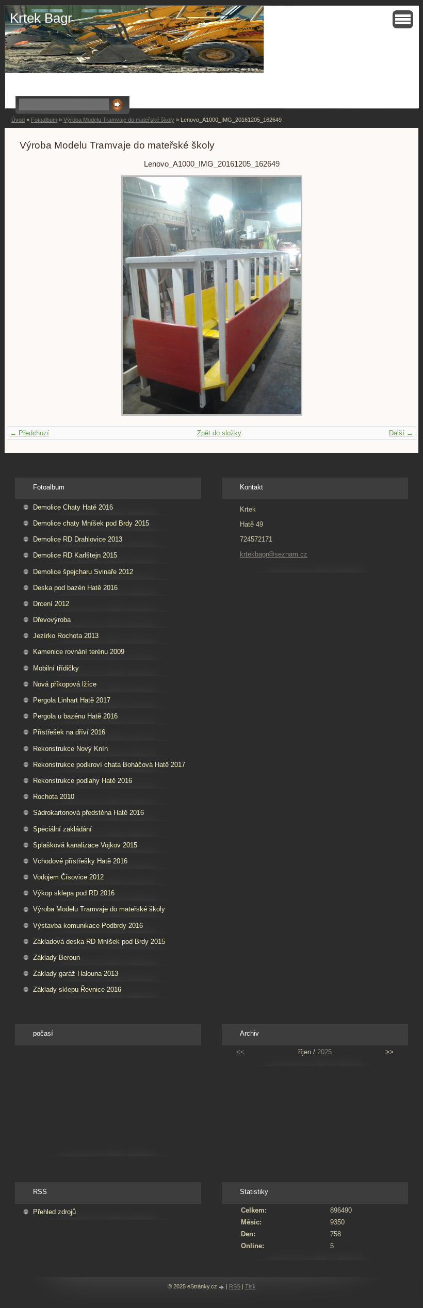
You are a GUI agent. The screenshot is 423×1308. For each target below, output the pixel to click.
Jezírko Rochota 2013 (66, 636)
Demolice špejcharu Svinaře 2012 (83, 572)
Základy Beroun (56, 957)
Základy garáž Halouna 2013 (75, 973)
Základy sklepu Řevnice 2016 (77, 989)
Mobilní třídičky (56, 668)
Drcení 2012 (51, 604)
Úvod (18, 120)
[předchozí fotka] (36, 295)
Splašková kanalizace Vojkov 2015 (85, 845)
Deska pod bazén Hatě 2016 (75, 588)
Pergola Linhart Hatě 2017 (71, 700)
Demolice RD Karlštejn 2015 (75, 555)
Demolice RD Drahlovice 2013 (77, 539)
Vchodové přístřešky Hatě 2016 (80, 861)
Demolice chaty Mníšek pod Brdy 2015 (91, 523)
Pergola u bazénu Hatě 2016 (75, 716)
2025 (324, 1052)
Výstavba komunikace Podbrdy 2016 (88, 925)
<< (240, 1052)
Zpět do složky (219, 433)
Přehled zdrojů (54, 1212)
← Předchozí (29, 433)
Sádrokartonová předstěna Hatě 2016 (88, 812)
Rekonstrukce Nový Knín (70, 749)
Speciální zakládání (62, 829)
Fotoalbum (44, 120)
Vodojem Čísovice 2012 (68, 877)
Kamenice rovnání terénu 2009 (78, 652)
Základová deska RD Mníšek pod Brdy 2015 (99, 941)
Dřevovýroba (52, 620)
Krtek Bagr (41, 18)
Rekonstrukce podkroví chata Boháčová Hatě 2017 (109, 765)
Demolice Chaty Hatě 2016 (73, 507)
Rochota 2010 (53, 796)
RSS (234, 1286)
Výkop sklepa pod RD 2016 (74, 893)
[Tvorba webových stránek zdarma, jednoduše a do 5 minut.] (222, 1287)
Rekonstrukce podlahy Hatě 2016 (82, 780)
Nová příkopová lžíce (64, 684)
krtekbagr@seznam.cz (273, 554)
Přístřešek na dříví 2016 (69, 732)
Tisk (250, 1286)
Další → (401, 433)
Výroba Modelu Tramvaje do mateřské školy (118, 120)
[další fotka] (386, 295)
